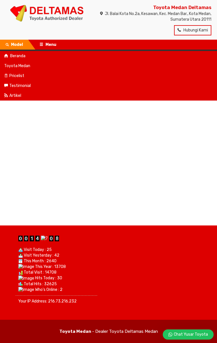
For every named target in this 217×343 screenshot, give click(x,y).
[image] (47, 12)
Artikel (15, 95)
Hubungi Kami (195, 30)
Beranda (17, 56)
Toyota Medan (17, 65)
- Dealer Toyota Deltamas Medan (108, 331)
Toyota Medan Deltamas (182, 7)
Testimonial (20, 85)
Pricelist (16, 75)
